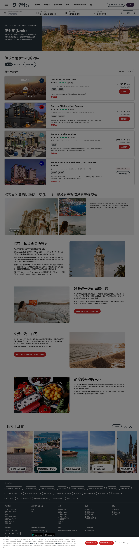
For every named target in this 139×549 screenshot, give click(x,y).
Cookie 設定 (121, 543)
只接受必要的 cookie (106, 543)
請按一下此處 (33, 543)
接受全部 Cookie (91, 543)
